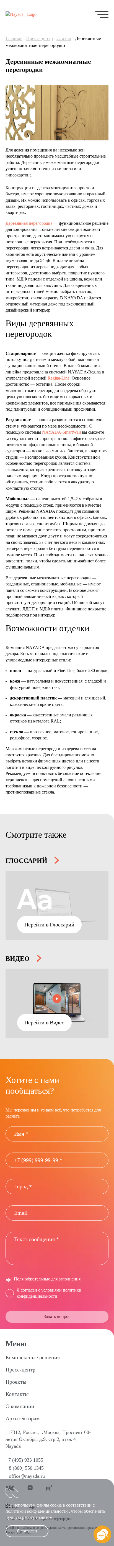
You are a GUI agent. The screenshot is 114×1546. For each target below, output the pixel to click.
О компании (20, 1406)
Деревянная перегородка (29, 223)
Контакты (17, 1394)
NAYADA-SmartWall (61, 432)
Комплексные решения (33, 1357)
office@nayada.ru (27, 1476)
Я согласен (27, 1531)
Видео (18, 958)
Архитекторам (23, 1418)
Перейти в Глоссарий (49, 924)
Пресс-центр (39, 38)
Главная (14, 38)
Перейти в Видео (44, 1022)
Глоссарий (27, 860)
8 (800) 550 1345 (26, 1468)
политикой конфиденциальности (37, 1511)
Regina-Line (58, 378)
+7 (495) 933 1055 (24, 1460)
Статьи (63, 38)
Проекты (16, 1382)
